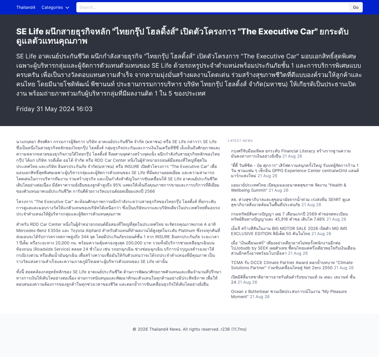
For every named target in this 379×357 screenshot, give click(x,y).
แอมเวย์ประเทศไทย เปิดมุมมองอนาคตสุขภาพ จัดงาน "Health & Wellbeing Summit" (288, 187)
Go (356, 7)
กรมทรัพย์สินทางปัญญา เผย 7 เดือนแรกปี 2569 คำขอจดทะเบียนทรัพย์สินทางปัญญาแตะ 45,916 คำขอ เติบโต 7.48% (289, 216)
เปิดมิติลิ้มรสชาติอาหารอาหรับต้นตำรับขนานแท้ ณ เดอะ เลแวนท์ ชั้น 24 (293, 279)
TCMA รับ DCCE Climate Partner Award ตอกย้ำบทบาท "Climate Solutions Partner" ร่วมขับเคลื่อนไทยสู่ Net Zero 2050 (292, 265)
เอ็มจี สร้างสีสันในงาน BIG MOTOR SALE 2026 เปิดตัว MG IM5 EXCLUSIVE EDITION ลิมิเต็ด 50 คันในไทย (289, 231)
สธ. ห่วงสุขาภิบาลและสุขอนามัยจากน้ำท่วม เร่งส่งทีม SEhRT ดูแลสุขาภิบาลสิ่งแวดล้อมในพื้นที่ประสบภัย (290, 202)
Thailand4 (25, 7)
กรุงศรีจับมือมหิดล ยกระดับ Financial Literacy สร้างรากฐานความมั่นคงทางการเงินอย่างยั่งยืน (291, 153)
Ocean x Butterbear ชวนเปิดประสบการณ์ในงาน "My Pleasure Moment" (289, 294)
